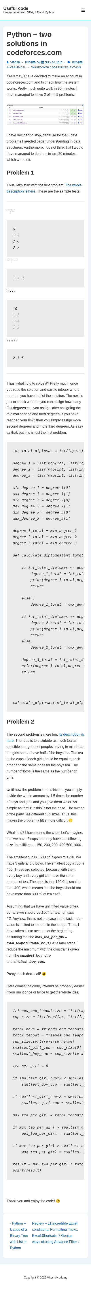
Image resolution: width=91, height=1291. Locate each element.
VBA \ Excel (18, 67)
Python (75, 67)
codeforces (59, 67)
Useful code (15, 8)
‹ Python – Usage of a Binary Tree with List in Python (19, 1235)
